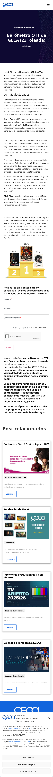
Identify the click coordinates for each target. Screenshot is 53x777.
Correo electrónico (12, 318)
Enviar (9, 347)
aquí (31, 728)
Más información (15, 728)
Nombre (8, 299)
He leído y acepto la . (29, 328)
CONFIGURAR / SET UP (26, 771)
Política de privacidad (37, 328)
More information (15, 742)
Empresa (7, 308)
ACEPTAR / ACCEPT (26, 757)
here (28, 742)
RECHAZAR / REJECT (26, 764)
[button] (49, 718)
